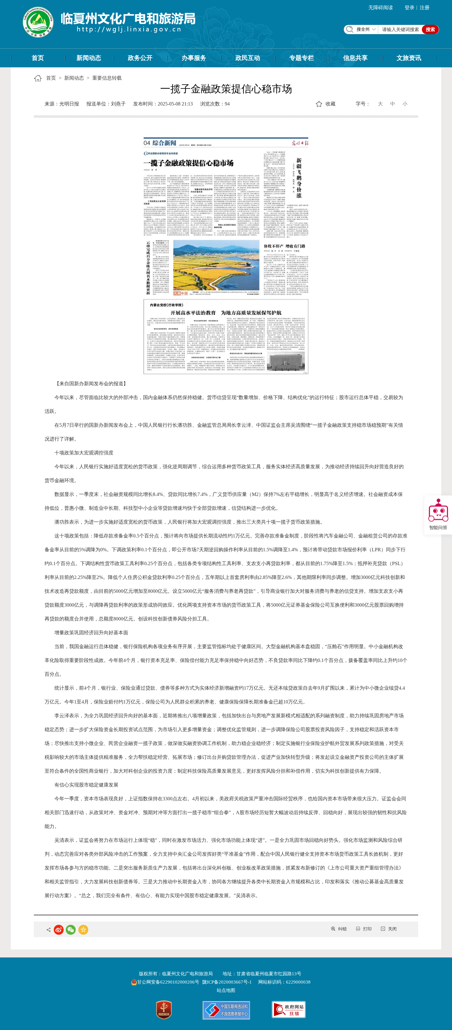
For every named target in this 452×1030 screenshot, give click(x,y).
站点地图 (226, 990)
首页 (38, 57)
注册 (425, 7)
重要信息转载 (107, 78)
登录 (409, 7)
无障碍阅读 (380, 7)
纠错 (342, 929)
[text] (401, 29)
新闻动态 (89, 57)
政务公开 (140, 57)
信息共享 (355, 57)
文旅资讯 (409, 57)
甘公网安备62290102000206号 (168, 982)
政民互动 (248, 57)
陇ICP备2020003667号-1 (227, 982)
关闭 (392, 929)
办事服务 (194, 57)
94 (227, 103)
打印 (367, 929)
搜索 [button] (430, 29)
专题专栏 (301, 57)
